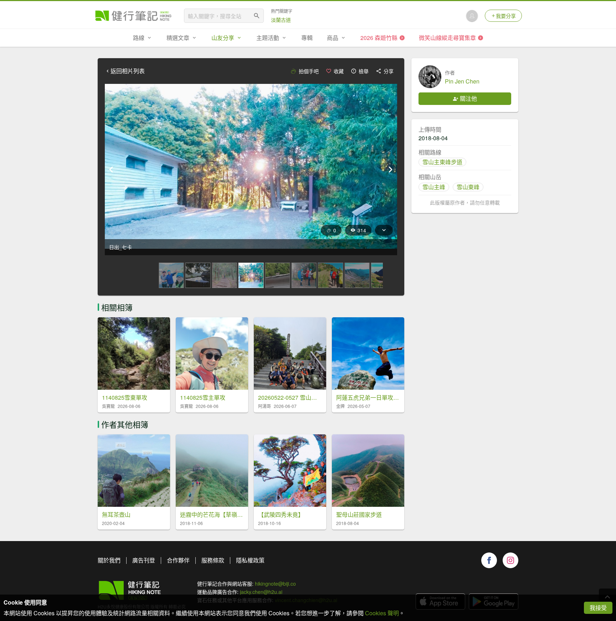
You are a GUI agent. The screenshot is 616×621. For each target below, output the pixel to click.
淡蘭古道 (281, 19)
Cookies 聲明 (382, 613)
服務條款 (212, 560)
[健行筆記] (133, 15)
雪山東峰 (468, 187)
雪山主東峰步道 (442, 162)
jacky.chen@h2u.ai (261, 591)
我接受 (598, 608)
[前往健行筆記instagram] (510, 560)
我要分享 (506, 15)
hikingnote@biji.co (275, 583)
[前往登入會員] (472, 15)
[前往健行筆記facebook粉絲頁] (489, 560)
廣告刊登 (143, 560)
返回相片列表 (128, 71)
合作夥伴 (178, 560)
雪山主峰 (433, 187)
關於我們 (109, 560)
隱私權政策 (250, 560)
